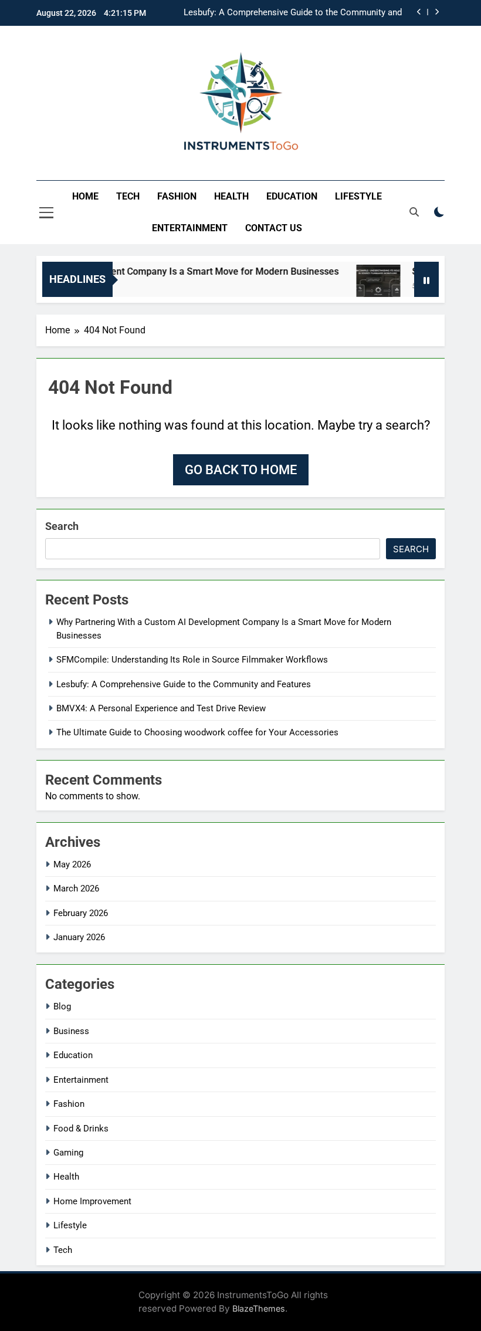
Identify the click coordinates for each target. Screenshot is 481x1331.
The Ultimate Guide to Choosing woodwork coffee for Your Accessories (197, 732)
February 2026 (80, 913)
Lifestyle (358, 196)
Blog (62, 1006)
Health (231, 196)
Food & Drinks (81, 1128)
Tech (128, 196)
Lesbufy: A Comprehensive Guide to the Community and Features (293, 13)
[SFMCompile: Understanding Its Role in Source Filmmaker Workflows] (368, 287)
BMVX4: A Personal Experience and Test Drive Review (161, 708)
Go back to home (241, 469)
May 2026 (72, 864)
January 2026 (79, 937)
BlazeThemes (258, 1308)
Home (85, 196)
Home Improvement (92, 1201)
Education (291, 196)
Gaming (68, 1152)
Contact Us (273, 228)
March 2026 (76, 888)
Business (71, 1031)
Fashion (177, 196)
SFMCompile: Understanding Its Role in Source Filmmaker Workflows (192, 659)
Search (62, 526)
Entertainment (190, 228)
